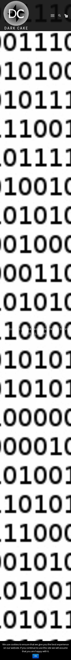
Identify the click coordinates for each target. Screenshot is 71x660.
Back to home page (35, 344)
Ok (35, 656)
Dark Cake (16, 28)
